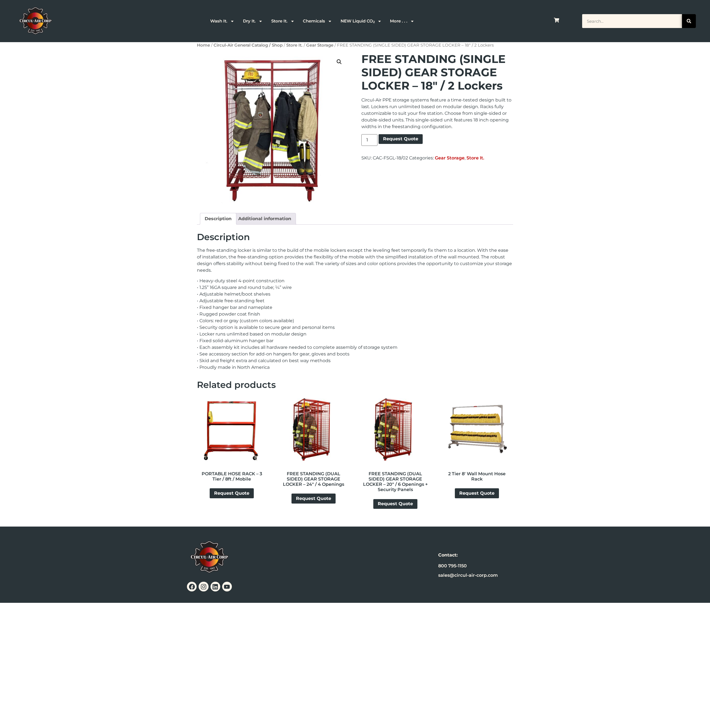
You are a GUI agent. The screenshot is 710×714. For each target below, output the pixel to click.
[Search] (689, 21)
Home (203, 45)
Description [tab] (218, 218)
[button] (339, 62)
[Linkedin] (215, 586)
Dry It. (249, 21)
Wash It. (218, 21)
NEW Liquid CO (358, 21)
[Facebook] (192, 586)
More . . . (398, 21)
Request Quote (400, 138)
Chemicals (314, 21)
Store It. (279, 21)
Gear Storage (319, 45)
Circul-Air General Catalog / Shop (248, 45)
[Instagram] (203, 586)
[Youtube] (227, 586)
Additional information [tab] (264, 218)
